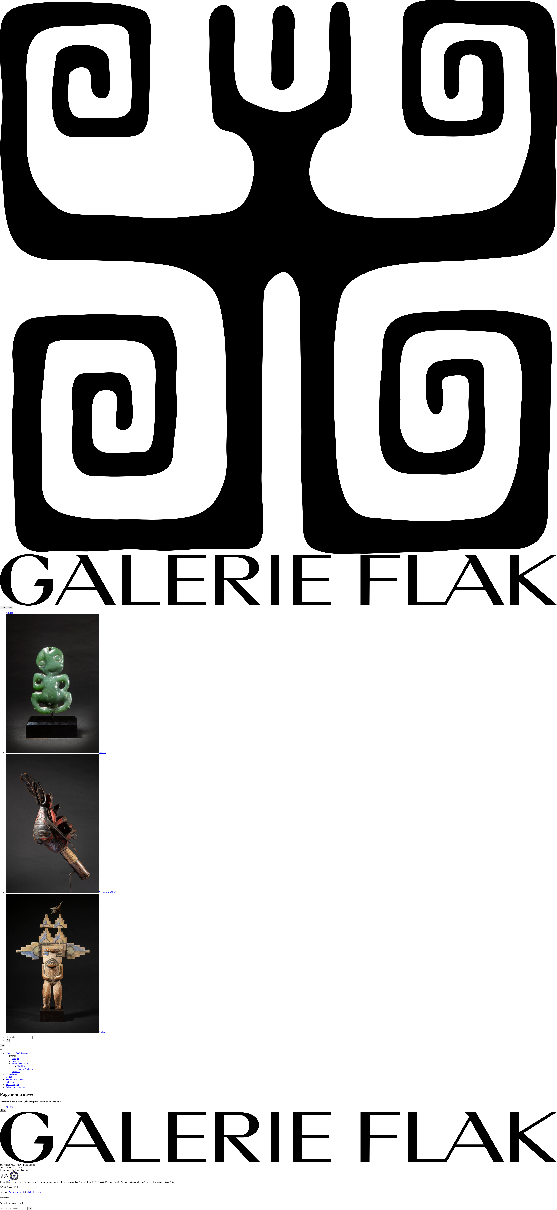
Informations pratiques (16, 1087)
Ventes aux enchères (15, 1079)
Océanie (15, 1061)
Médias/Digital (12, 1084)
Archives (16, 1071)
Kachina (21, 1066)
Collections (5, 608)
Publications (11, 1082)
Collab (9, 1076)
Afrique (9, 613)
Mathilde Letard (34, 1192)
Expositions (11, 1074)
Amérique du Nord (20, 1063)
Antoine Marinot (16, 1192)
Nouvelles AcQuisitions (17, 1053)
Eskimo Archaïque (25, 1069)
